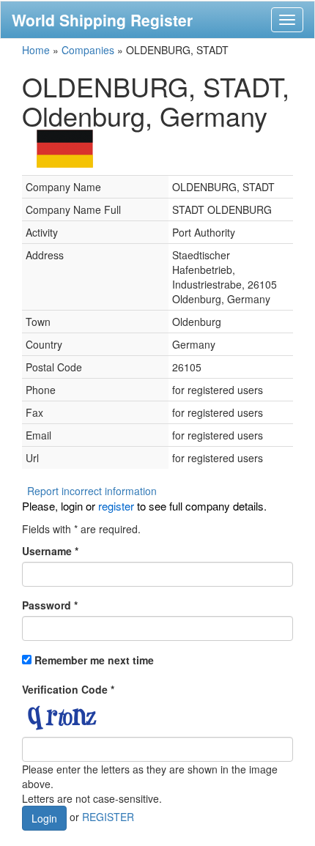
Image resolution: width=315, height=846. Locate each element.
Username (50, 550)
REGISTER (108, 816)
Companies (88, 49)
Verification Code (68, 689)
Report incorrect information (92, 490)
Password (50, 605)
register (116, 505)
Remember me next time (94, 660)
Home (36, 49)
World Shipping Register (102, 20)
